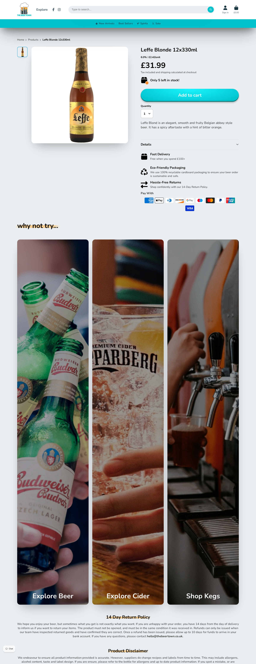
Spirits (144, 23)
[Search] (211, 10)
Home (20, 39)
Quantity (146, 106)
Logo (24, 9)
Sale (158, 23)
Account (225, 10)
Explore (42, 9)
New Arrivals (106, 23)
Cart (236, 10)
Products (33, 39)
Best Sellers (126, 23)
